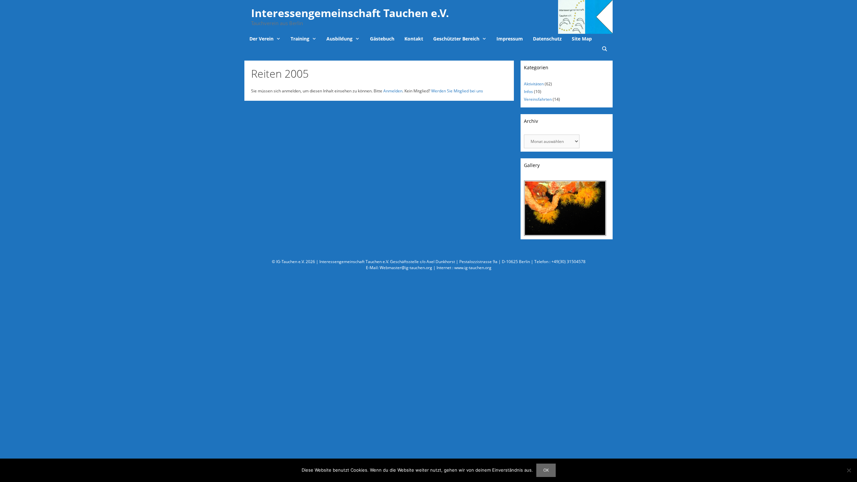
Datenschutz (547, 38)
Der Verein (261, 38)
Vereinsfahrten (538, 99)
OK (546, 470)
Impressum (509, 38)
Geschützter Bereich (456, 38)
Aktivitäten (534, 84)
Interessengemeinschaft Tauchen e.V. (350, 13)
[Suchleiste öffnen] (605, 49)
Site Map (582, 38)
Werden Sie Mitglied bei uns (457, 91)
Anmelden (392, 91)
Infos (528, 91)
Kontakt (413, 38)
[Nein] (848, 470)
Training (300, 38)
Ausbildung (339, 38)
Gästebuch (382, 38)
